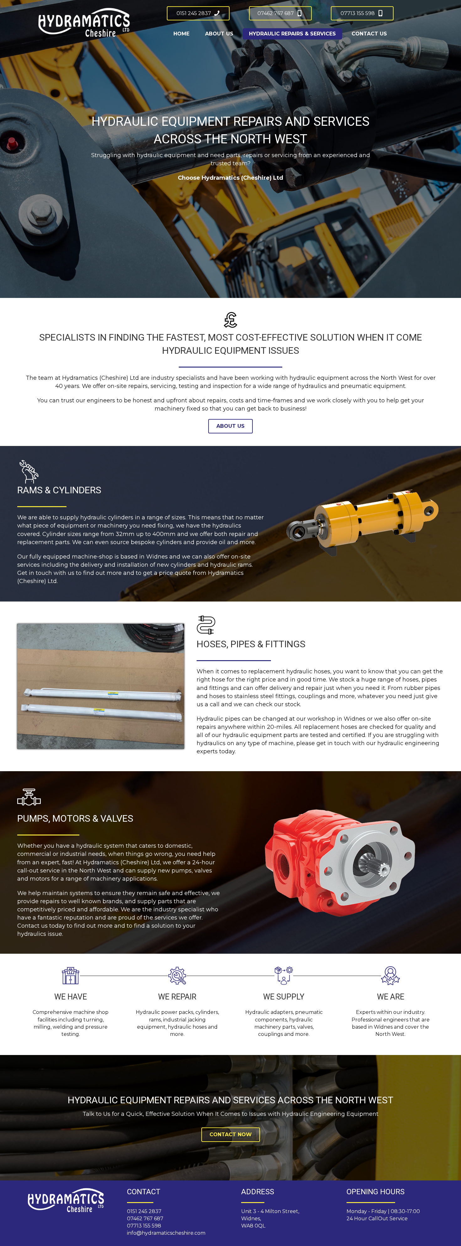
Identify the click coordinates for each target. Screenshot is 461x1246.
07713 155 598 (144, 1226)
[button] (198, 13)
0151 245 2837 (144, 1211)
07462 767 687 (145, 1219)
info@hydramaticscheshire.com (166, 1233)
